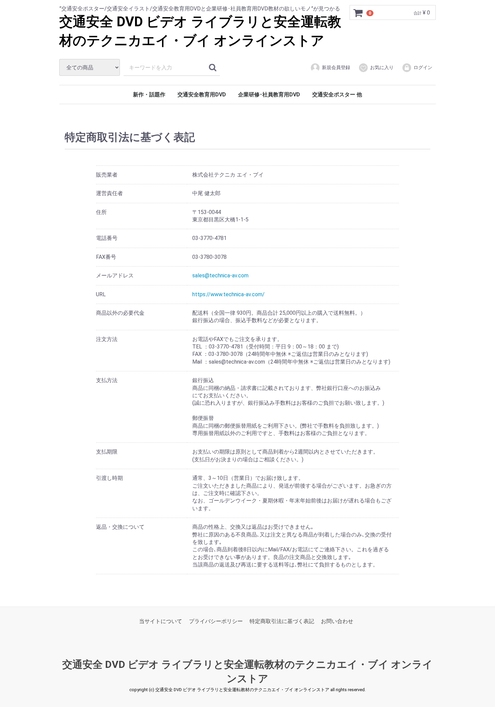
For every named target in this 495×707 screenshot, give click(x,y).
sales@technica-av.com (220, 275)
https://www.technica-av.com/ (228, 294)
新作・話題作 (149, 94)
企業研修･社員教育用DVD (269, 94)
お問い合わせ (337, 621)
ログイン (423, 67)
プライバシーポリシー (216, 621)
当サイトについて (160, 621)
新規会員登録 (336, 67)
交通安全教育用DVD (201, 94)
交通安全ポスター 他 (337, 94)
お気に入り (382, 67)
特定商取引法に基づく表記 (282, 621)
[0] (358, 12)
